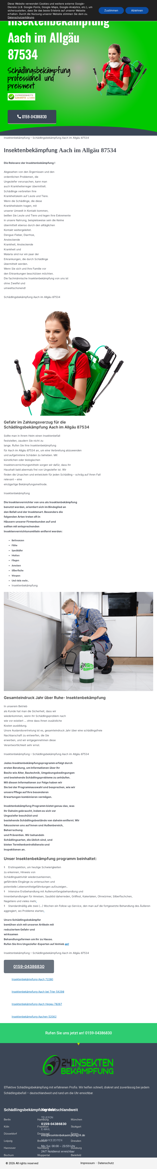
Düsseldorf (10, 1133)
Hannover (10, 1148)
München (76, 1119)
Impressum (87, 1163)
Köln (6, 1126)
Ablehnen (137, 10)
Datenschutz (106, 1163)
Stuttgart (76, 1126)
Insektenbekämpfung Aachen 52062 (34, 1016)
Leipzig (8, 1140)
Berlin (7, 1119)
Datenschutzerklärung (21, 17)
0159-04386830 (54, 1124)
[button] (29, 966)
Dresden (76, 1140)
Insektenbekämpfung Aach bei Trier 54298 (38, 991)
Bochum (9, 1155)
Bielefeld (76, 1155)
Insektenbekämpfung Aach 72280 (32, 979)
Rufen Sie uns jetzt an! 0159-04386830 (78, 1033)
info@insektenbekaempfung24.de (63, 1135)
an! (67, 944)
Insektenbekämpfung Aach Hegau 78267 (37, 1004)
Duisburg (76, 1148)
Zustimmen (111, 10)
